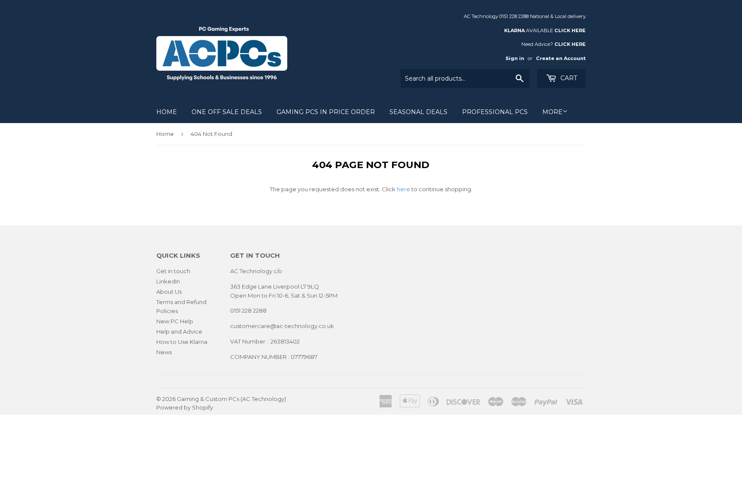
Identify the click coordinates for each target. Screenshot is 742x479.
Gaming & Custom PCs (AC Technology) (231, 398)
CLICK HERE (570, 30)
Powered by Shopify (184, 407)
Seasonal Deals (418, 112)
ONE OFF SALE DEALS (227, 112)
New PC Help (174, 321)
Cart (568, 78)
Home (166, 112)
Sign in (514, 58)
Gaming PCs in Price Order (326, 112)
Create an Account (561, 58)
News (164, 352)
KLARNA (514, 30)
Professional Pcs (495, 112)
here (403, 189)
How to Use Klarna (181, 341)
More (552, 112)
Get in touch (173, 271)
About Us (169, 291)
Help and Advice (179, 331)
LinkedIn (168, 281)
